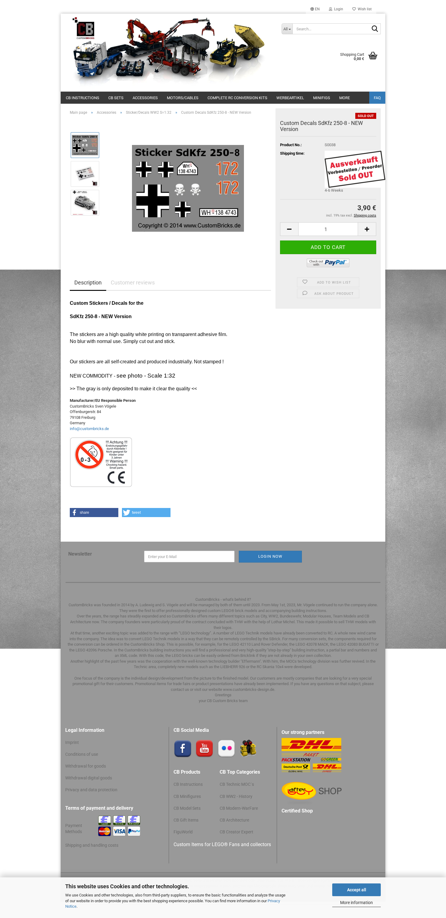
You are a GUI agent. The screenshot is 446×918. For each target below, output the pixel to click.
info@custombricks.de (89, 428)
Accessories (145, 98)
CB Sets (115, 98)
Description (88, 282)
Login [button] (337, 9)
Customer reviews (133, 282)
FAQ (377, 98)
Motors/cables (182, 98)
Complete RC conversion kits (237, 98)
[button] (315, 9)
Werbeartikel (290, 98)
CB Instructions (82, 98)
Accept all (356, 889)
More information (356, 902)
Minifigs (321, 98)
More (344, 98)
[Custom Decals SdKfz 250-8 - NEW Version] (188, 188)
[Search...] (375, 29)
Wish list (364, 9)
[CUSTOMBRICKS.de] (168, 53)
